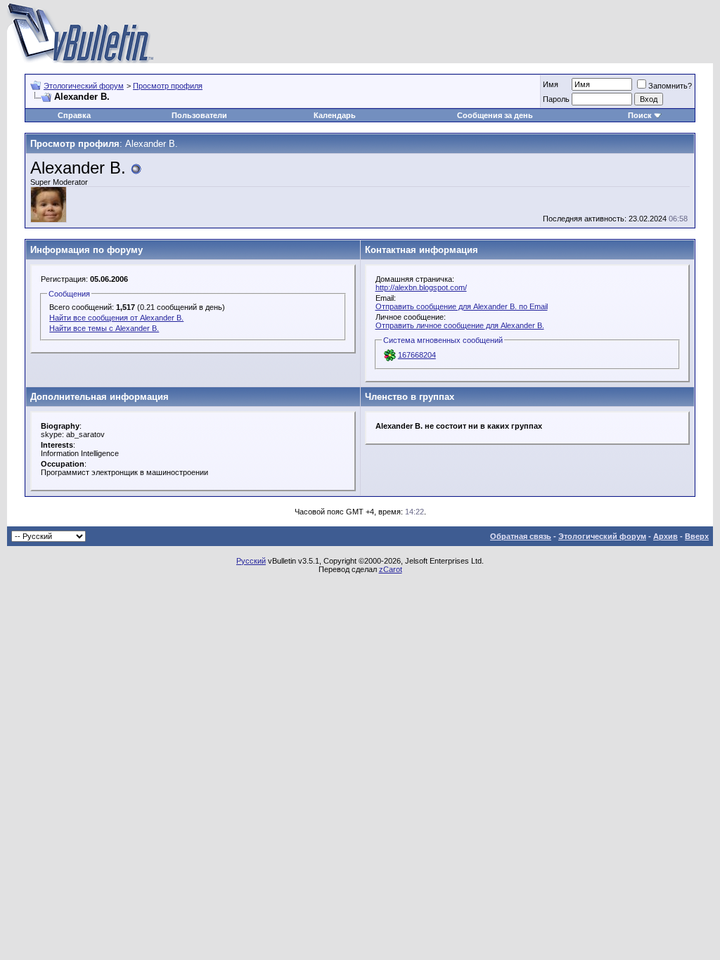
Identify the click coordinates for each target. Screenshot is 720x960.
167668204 (417, 355)
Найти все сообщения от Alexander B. (116, 317)
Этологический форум (84, 86)
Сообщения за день (495, 115)
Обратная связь (520, 536)
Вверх (697, 536)
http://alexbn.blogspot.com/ (421, 287)
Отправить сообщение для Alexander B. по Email (461, 306)
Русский (251, 561)
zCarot (390, 569)
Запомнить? (670, 86)
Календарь (335, 115)
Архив (665, 536)
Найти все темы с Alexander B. (104, 328)
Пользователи (199, 115)
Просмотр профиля (167, 86)
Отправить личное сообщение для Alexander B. (459, 325)
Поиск (640, 115)
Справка (74, 115)
